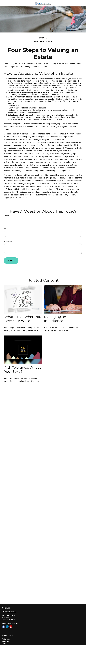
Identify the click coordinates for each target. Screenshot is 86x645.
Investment (6, 641)
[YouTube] (10, 626)
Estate (4, 644)
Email (6, 228)
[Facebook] (3, 626)
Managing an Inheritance (55, 319)
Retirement (6, 639)
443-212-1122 (11, 612)
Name (6, 216)
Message (8, 241)
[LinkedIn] (7, 626)
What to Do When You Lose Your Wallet (22, 319)
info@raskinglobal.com (10, 623)
